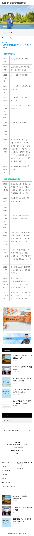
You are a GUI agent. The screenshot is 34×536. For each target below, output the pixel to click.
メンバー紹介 (6, 470)
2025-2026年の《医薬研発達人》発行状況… (22, 379)
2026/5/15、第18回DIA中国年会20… (22, 368)
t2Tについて (5, 463)
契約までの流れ (6, 482)
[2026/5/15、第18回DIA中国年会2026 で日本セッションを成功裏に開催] (6, 370)
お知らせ (4, 478)
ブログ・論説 (21, 468)
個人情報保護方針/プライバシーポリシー (24, 464)
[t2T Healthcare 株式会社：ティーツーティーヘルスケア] (14, 3)
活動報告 (4, 474)
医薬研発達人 (8, 421)
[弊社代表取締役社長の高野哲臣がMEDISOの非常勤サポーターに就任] (6, 404)
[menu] (31, 2)
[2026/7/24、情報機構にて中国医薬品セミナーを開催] (6, 359)
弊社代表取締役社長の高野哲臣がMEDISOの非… (22, 402)
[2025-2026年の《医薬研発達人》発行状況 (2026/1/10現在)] (6, 382)
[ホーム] (2, 38)
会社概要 (4, 466)
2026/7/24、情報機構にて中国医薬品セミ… (22, 357)
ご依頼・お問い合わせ (8, 486)
